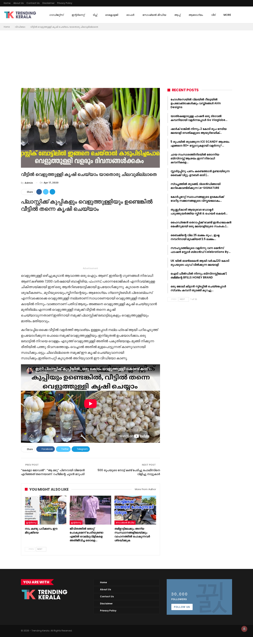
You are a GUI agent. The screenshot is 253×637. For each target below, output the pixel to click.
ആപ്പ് (177, 15)
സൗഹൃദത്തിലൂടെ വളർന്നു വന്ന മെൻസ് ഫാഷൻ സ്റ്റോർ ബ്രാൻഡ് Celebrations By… (200, 250)
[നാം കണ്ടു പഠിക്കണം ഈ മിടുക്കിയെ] (45, 510)
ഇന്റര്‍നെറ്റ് (78, 15)
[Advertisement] (126, 58)
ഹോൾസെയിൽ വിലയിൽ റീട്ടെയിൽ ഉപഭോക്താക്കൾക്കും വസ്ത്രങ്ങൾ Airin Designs (196, 103)
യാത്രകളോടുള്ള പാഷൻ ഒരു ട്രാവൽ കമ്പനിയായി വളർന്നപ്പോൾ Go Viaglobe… (199, 118)
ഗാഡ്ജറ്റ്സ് (56, 15)
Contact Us (33, 3)
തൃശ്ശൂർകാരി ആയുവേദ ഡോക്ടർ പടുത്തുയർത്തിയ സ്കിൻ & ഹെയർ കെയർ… (199, 211)
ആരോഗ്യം (196, 15)
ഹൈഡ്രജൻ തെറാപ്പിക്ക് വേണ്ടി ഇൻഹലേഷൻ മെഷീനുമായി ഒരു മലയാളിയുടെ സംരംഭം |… (201, 224)
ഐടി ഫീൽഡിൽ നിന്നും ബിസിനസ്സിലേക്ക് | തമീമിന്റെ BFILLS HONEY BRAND (199, 275)
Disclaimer (48, 3)
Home (7, 3)
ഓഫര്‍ (130, 15)
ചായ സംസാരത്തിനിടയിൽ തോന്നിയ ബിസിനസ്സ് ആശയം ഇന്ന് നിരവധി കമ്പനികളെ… (195, 158)
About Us (18, 3)
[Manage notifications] (244, 629)
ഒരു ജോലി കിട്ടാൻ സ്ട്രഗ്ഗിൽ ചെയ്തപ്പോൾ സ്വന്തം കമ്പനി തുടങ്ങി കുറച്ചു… (198, 288)
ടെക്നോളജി (111, 15)
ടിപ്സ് (95, 15)
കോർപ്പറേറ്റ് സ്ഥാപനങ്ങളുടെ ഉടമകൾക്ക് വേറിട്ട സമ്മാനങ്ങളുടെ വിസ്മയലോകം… (197, 199)
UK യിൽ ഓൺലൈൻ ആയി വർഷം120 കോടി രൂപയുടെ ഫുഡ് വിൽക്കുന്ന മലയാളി (200, 263)
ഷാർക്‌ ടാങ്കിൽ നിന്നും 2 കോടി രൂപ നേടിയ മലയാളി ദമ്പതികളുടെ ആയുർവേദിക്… (199, 131)
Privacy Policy (64, 3)
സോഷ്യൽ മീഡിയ (154, 15)
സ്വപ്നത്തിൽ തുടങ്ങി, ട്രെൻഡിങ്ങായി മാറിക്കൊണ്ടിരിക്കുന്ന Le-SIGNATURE (195, 186)
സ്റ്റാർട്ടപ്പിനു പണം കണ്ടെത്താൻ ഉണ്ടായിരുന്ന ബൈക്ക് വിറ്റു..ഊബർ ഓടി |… (200, 173)
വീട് (213, 15)
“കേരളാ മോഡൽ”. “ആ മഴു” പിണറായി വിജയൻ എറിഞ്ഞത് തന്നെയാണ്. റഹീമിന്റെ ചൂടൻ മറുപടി (53, 472)
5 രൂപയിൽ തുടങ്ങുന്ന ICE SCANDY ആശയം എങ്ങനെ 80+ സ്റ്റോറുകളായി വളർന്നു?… (200, 143)
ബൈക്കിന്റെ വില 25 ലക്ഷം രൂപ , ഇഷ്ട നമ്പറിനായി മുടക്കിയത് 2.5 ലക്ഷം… (195, 237)
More (227, 15)
